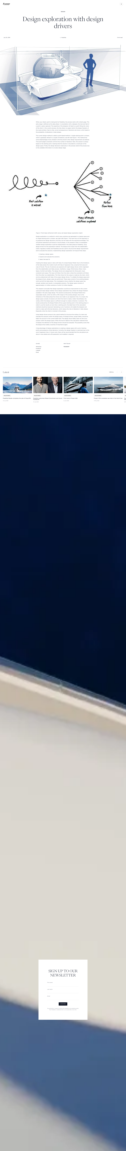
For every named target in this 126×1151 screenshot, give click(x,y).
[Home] (6, 4)
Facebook (38, 348)
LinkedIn (38, 350)
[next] (121, 372)
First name (50, 982)
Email (37, 352)
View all (111, 372)
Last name (49, 989)
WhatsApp (38, 346)
